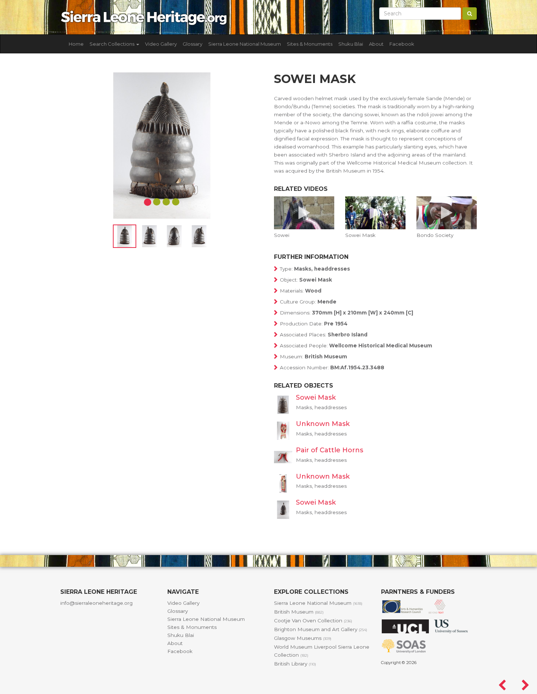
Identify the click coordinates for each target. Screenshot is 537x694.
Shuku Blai (350, 44)
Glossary (192, 44)
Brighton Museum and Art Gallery (320, 629)
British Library (295, 664)
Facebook (401, 44)
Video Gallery (161, 44)
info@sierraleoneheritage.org (96, 603)
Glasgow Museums (302, 638)
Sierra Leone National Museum (244, 44)
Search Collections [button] (113, 44)
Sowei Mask (316, 397)
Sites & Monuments (309, 44)
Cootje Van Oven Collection (313, 620)
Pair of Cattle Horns (329, 450)
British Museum (299, 612)
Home (76, 44)
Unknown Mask (323, 424)
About (376, 44)
